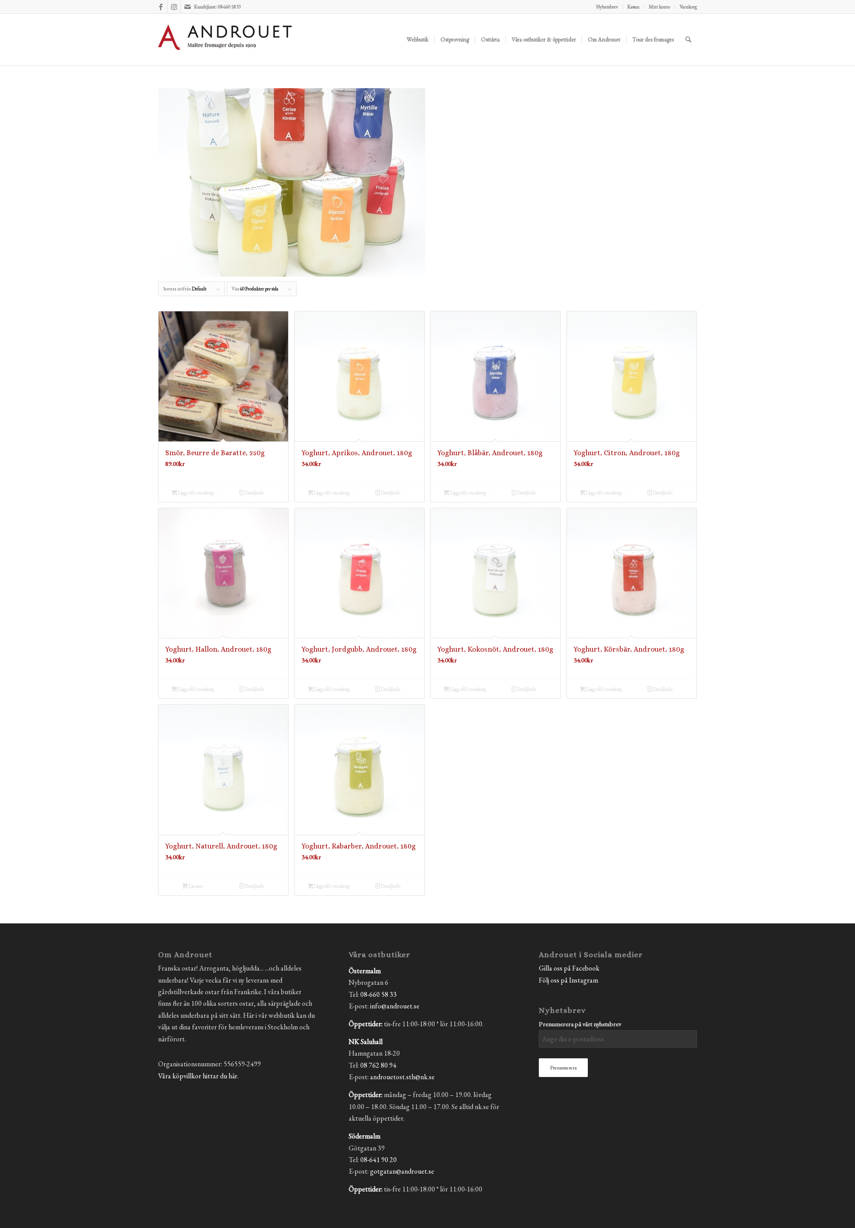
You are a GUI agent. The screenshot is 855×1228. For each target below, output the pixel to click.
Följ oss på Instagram (568, 980)
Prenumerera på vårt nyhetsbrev (580, 1024)
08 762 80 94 (378, 1065)
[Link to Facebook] (160, 6)
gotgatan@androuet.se (402, 1171)
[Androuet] (225, 50)
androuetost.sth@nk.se (402, 1076)
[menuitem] (607, 6)
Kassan (633, 7)
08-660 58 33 (378, 994)
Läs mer (195, 886)
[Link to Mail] (187, 6)
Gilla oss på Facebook (569, 968)
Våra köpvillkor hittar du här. (198, 1076)
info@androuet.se (394, 1006)
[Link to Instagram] (173, 6)
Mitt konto (659, 7)
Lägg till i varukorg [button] (195, 493)
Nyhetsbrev (607, 7)
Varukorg (688, 7)
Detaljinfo (254, 493)
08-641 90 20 (378, 1159)
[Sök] (688, 39)
